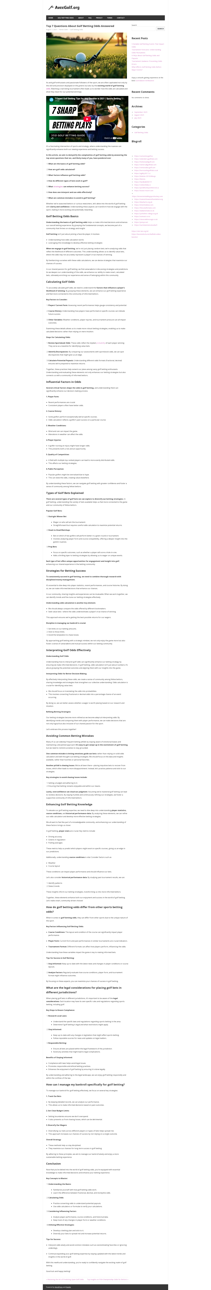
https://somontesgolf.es (143, 156)
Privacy (99, 18)
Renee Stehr (63, 29)
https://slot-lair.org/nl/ (140, 231)
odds (48, 89)
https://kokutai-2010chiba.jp (145, 176)
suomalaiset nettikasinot (145, 80)
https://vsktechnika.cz (142, 185)
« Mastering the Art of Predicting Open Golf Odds (65, 1279)
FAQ (89, 18)
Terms (109, 18)
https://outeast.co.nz (142, 216)
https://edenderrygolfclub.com (145, 159)
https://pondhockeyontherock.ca (146, 188)
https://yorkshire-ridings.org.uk (146, 213)
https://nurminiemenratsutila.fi (145, 225)
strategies (58, 186)
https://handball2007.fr (143, 182)
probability (100, 343)
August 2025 (139, 115)
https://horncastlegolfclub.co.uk (146, 170)
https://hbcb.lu (139, 179)
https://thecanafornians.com (145, 208)
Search (134, 25)
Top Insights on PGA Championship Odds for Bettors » (107, 1279)
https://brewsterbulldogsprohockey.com (147, 196)
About (81, 18)
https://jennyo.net (141, 222)
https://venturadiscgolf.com (144, 167)
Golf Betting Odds (66, 18)
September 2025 (140, 112)
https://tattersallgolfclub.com (145, 165)
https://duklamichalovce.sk (144, 211)
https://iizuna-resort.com (143, 190)
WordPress (59, 1287)
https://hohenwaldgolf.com (144, 162)
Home (50, 18)
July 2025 (137, 118)
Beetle (68, 1287)
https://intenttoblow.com (143, 205)
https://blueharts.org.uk (143, 202)
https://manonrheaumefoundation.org (148, 199)
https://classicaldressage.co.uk (145, 219)
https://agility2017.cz (142, 173)
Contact (121, 18)
